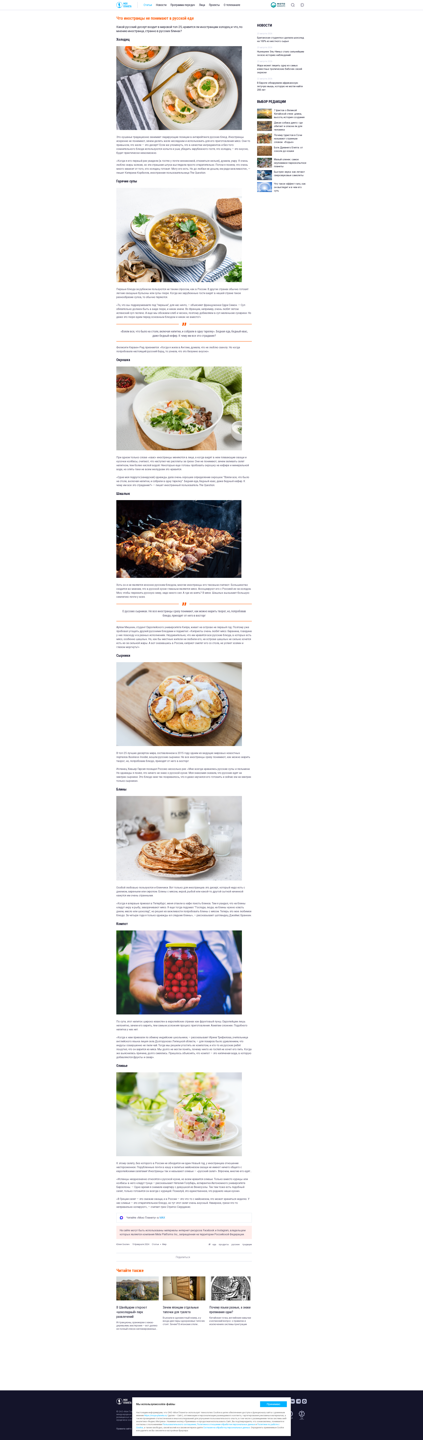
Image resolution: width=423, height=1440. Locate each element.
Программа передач (183, 5)
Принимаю (273, 1404)
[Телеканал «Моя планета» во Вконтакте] (292, 1401)
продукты (224, 1244)
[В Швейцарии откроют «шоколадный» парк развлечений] (137, 1288)
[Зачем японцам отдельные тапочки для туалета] (184, 1288)
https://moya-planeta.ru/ (155, 1415)
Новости (161, 5)
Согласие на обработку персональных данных (226, 1427)
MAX (162, 1217)
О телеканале (232, 5)
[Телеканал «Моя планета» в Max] (304, 1401)
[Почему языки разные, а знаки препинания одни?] (230, 1288)
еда (214, 1244)
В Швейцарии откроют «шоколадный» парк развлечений (131, 1312)
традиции (247, 1244)
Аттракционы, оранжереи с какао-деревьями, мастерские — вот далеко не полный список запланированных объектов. (136, 1326)
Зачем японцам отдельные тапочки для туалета (181, 1309)
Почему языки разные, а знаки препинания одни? (229, 1309)
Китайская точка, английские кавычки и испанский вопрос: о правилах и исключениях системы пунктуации (230, 1321)
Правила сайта (124, 1428)
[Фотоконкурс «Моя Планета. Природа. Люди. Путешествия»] (278, 5)
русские (235, 1244)
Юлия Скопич (123, 1244)
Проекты (214, 5)
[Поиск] (292, 5)
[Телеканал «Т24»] (302, 1415)
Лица (202, 5)
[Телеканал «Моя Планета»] (124, 5)
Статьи (148, 5)
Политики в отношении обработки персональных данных (226, 1424)
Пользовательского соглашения (179, 1424)
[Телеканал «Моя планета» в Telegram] (298, 1401)
